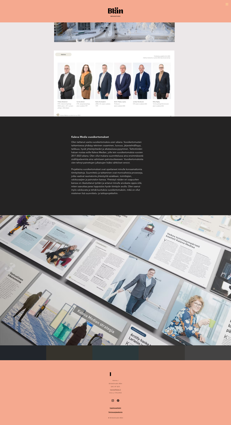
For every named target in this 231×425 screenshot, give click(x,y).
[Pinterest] (118, 400)
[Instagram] (112, 400)
